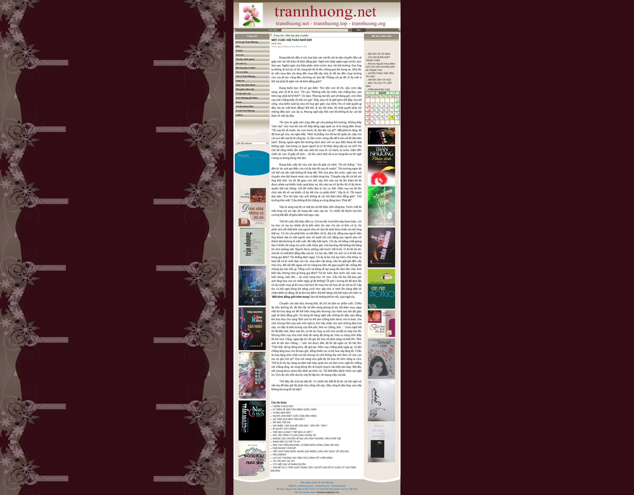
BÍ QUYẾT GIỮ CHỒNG (284, 429)
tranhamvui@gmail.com (328, 492)
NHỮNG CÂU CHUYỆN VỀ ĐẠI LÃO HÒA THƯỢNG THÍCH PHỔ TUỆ (307, 438)
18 (377, 113)
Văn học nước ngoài (245, 59)
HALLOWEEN (279, 454)
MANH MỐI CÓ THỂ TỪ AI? (286, 441)
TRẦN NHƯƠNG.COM (379, 45)
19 (382, 113)
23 (368, 117)
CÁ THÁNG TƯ (375, 55)
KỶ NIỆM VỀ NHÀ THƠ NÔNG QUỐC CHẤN (294, 409)
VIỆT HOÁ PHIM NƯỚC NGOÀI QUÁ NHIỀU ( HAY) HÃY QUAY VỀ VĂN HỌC (311, 451)
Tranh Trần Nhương (245, 110)
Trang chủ (252, 36)
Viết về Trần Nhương (245, 76)
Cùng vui (240, 80)
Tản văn (240, 55)
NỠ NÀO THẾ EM (281, 422)
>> (395, 93)
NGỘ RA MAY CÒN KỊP (284, 448)
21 (392, 113)
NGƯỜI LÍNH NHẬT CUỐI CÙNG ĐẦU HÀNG (295, 416)
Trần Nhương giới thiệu (247, 97)
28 (392, 117)
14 (392, 109)
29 (397, 117)
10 (372, 109)
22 (397, 113)
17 (372, 113)
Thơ (238, 46)
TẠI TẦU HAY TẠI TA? (284, 461)
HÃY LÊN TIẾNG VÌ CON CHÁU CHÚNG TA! (294, 435)
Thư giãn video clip (245, 89)
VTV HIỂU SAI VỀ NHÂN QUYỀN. (289, 464)
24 (372, 117)
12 (382, 109)
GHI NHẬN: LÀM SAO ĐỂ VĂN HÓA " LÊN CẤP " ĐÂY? (300, 425)
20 (387, 113)
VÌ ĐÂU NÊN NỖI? (282, 413)
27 (387, 117)
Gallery (239, 115)
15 (397, 109)
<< (369, 93)
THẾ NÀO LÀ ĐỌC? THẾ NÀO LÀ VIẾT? (292, 432)
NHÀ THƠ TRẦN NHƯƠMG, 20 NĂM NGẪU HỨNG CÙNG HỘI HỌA (306, 445)
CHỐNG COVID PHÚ (283, 406)
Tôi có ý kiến (242, 72)
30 (368, 122)
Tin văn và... (241, 63)
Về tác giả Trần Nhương (247, 42)
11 (378, 109)
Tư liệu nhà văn (243, 93)
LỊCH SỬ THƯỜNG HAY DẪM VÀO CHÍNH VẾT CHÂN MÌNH (302, 458)
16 (368, 113)
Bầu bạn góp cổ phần (245, 67)
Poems (239, 102)
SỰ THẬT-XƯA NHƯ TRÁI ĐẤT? (289, 419)
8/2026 (382, 93)
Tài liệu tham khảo (244, 106)
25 (377, 117)
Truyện (239, 50)
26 (382, 117)
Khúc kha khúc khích (245, 85)
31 (372, 122)
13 (387, 109)
